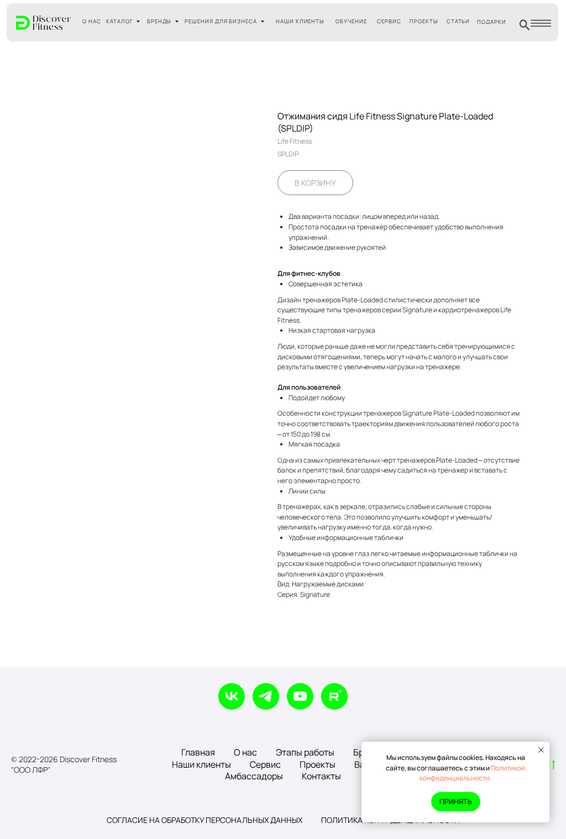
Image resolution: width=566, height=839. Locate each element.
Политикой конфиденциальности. (472, 773)
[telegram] (266, 696)
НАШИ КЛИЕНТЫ (300, 21)
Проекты (318, 764)
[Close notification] (541, 750)
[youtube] (300, 696)
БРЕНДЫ (159, 21)
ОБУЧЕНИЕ (351, 21)
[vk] (231, 696)
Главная (198, 752)
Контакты (321, 776)
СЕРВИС (389, 21)
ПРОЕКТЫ (424, 21)
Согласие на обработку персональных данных (204, 820)
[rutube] (334, 696)
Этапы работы (305, 752)
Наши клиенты (201, 764)
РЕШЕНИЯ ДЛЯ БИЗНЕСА (221, 21)
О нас (245, 752)
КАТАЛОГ (119, 21)
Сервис (265, 764)
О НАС (91, 21)
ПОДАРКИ (491, 21)
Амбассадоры (254, 776)
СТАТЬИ (458, 21)
